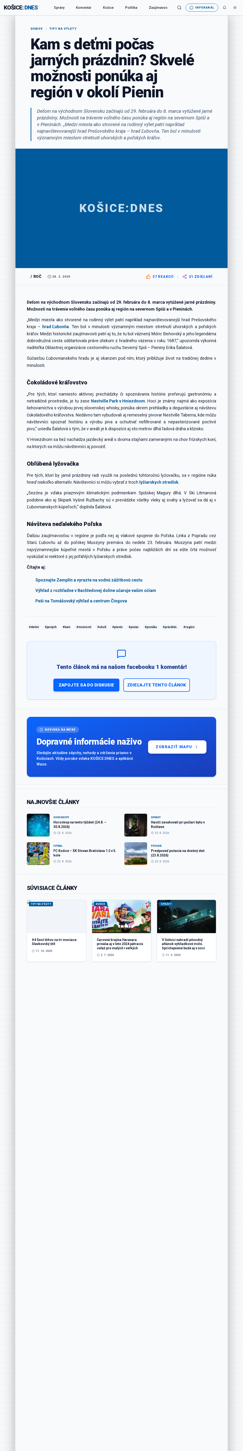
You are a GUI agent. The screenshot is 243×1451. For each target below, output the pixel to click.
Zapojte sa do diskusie (86, 684)
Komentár (84, 7)
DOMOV (37, 28)
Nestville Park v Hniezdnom (118, 400)
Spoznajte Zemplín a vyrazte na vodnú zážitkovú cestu (88, 579)
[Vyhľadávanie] (179, 7)
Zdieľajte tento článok (156, 684)
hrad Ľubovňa (55, 326)
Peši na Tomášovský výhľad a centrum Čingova (81, 600)
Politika (131, 7)
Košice (108, 7)
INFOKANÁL (204, 7)
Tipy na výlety (63, 28)
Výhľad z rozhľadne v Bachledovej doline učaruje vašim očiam (95, 590)
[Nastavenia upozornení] (224, 7)
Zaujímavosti (159, 7)
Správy (59, 7)
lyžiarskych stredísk (158, 482)
